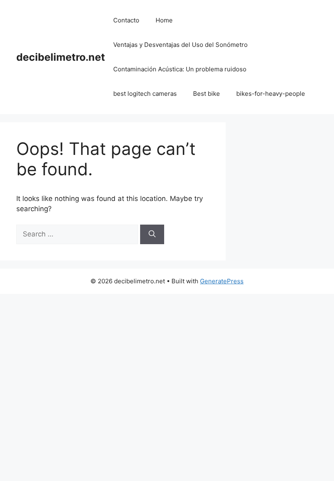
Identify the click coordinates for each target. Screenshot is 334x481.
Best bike (206, 93)
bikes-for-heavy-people (270, 93)
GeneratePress (222, 281)
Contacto (126, 20)
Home (164, 20)
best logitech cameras (145, 93)
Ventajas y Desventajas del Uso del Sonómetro (180, 45)
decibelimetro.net (60, 57)
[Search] (152, 234)
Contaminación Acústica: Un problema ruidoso (179, 69)
